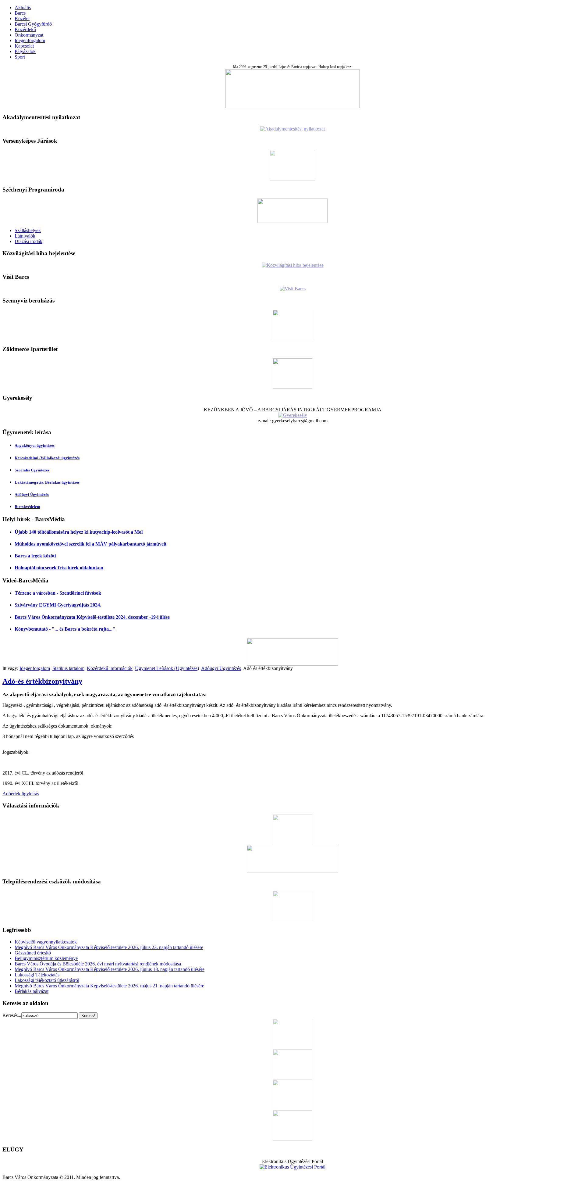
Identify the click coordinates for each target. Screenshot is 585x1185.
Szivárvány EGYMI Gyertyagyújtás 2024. (58, 604)
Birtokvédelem (27, 506)
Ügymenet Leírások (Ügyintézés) (167, 668)
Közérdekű (25, 29)
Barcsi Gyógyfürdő (33, 24)
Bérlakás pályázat (31, 991)
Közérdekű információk (110, 668)
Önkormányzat (29, 35)
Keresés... (11, 1015)
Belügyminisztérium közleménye (46, 958)
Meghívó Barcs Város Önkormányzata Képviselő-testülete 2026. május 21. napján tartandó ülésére (109, 985)
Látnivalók (25, 235)
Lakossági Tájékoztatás (37, 974)
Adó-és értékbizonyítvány (42, 681)
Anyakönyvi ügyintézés (35, 445)
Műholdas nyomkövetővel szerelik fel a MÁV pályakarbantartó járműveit (90, 543)
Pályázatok (25, 51)
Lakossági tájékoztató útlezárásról (47, 980)
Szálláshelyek (28, 230)
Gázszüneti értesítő (33, 952)
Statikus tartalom (68, 668)
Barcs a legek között (35, 555)
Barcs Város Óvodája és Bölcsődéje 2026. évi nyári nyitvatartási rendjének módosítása (98, 963)
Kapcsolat (24, 45)
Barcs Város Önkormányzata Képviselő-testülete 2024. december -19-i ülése (92, 617)
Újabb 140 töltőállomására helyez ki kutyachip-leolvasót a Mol (79, 532)
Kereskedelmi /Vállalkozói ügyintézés (47, 458)
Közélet (22, 18)
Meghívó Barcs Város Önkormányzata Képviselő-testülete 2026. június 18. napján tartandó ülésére (109, 969)
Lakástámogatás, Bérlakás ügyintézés (47, 482)
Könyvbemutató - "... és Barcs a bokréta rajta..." (65, 629)
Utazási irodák (28, 241)
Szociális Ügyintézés (32, 470)
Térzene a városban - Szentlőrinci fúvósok (58, 593)
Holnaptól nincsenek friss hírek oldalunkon (59, 567)
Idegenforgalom (30, 40)
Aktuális (23, 7)
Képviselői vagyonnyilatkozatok (46, 941)
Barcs (20, 13)
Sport (20, 56)
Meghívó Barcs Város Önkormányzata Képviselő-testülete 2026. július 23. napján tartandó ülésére (109, 947)
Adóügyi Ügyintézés (32, 494)
